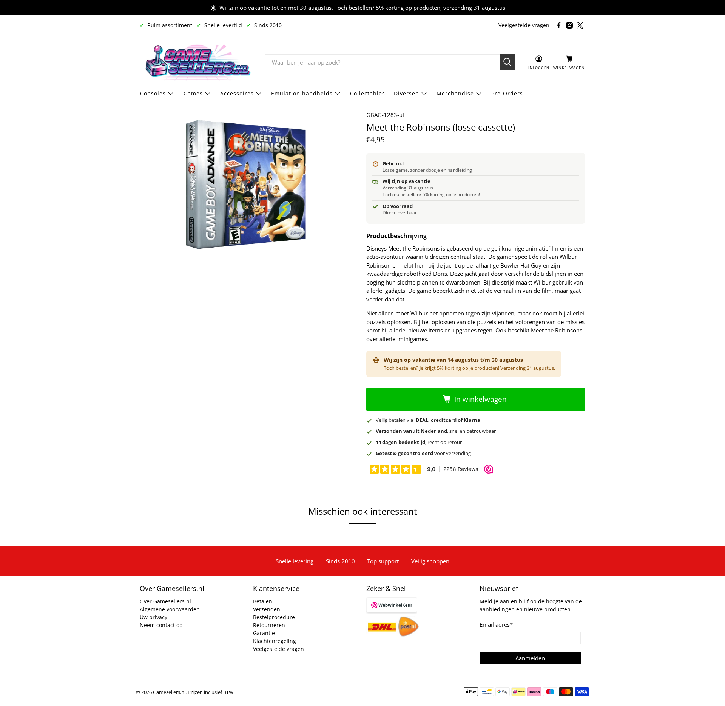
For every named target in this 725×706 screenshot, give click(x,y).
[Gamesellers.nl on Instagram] (569, 25)
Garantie (264, 633)
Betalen (262, 601)
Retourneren (269, 625)
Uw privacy (153, 617)
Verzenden (266, 609)
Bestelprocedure (274, 617)
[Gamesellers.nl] (196, 62)
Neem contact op (161, 625)
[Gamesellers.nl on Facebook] (558, 25)
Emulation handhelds (302, 93)
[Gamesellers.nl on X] (580, 25)
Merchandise (455, 93)
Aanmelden (530, 658)
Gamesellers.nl (169, 692)
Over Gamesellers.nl (165, 601)
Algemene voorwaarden (170, 609)
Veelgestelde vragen (523, 25)
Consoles (153, 93)
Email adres (496, 624)
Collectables (367, 93)
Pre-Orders (507, 93)
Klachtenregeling (274, 640)
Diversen (406, 93)
